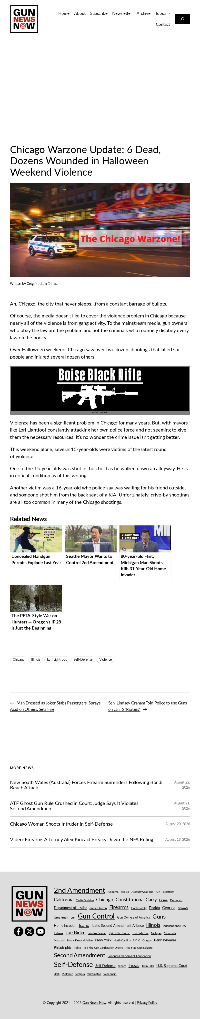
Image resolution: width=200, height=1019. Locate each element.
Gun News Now (94, 1003)
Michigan (156, 933)
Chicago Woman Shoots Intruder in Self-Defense (61, 824)
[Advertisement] (100, 89)
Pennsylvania (165, 940)
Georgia (168, 908)
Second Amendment (79, 955)
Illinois (35, 659)
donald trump (98, 908)
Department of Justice (70, 908)
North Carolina (122, 940)
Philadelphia (62, 947)
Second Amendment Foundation (129, 956)
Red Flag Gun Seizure (138, 948)
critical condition (32, 475)
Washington (94, 974)
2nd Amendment (79, 890)
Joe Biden (76, 932)
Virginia (80, 974)
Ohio (136, 940)
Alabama (113, 891)
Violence (105, 659)
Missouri (59, 940)
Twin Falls (148, 966)
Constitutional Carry (136, 900)
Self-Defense (83, 659)
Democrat (176, 900)
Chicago (53, 284)
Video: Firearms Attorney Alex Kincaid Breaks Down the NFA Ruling (81, 839)
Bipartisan (168, 892)
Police (77, 948)
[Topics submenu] (169, 13)
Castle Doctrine (85, 900)
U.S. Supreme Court (171, 966)
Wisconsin (110, 974)
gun (73, 917)
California (63, 899)
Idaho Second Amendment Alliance (118, 926)
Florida (154, 908)
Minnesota (170, 933)
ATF (158, 891)
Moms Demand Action (80, 940)
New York (103, 940)
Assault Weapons (142, 891)
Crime (163, 900)
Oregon (146, 940)
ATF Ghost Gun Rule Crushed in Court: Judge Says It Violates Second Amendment (74, 806)
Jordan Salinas (97, 933)
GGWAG (183, 908)
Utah (57, 974)
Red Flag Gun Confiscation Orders (103, 948)
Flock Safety (139, 908)
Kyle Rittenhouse (119, 933)
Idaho (84, 925)
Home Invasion (65, 926)
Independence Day (174, 926)
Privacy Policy (147, 1003)
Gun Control (96, 916)
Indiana (58, 933)
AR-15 (125, 891)
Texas (134, 966)
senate (122, 966)
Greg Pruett (35, 284)
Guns (159, 917)
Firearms (119, 907)
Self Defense (105, 966)
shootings (140, 349)
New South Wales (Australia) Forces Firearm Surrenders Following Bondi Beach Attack (86, 785)
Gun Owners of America (133, 917)
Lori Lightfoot (57, 659)
